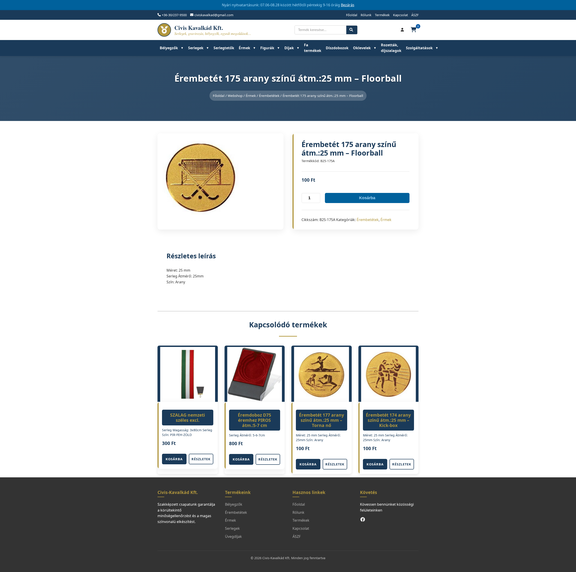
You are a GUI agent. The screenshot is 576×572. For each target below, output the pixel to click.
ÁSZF (414, 15)
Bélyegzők (169, 47)
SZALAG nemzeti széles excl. (187, 417)
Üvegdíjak (233, 536)
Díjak (289, 47)
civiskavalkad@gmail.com (213, 15)
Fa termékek (312, 47)
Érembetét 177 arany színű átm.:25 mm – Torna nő (321, 420)
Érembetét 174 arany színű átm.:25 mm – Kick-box (388, 420)
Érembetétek (269, 95)
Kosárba (367, 198)
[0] (414, 30)
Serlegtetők (224, 47)
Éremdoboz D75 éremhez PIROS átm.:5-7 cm (254, 420)
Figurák (267, 47)
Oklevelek (362, 47)
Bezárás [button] (347, 4)
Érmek (244, 47)
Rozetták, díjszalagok (391, 47)
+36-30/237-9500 (174, 15)
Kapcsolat (400, 15)
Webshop (235, 95)
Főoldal (351, 15)
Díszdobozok (337, 47)
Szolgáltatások (419, 47)
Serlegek (195, 47)
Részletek (201, 459)
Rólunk (366, 15)
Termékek (382, 15)
